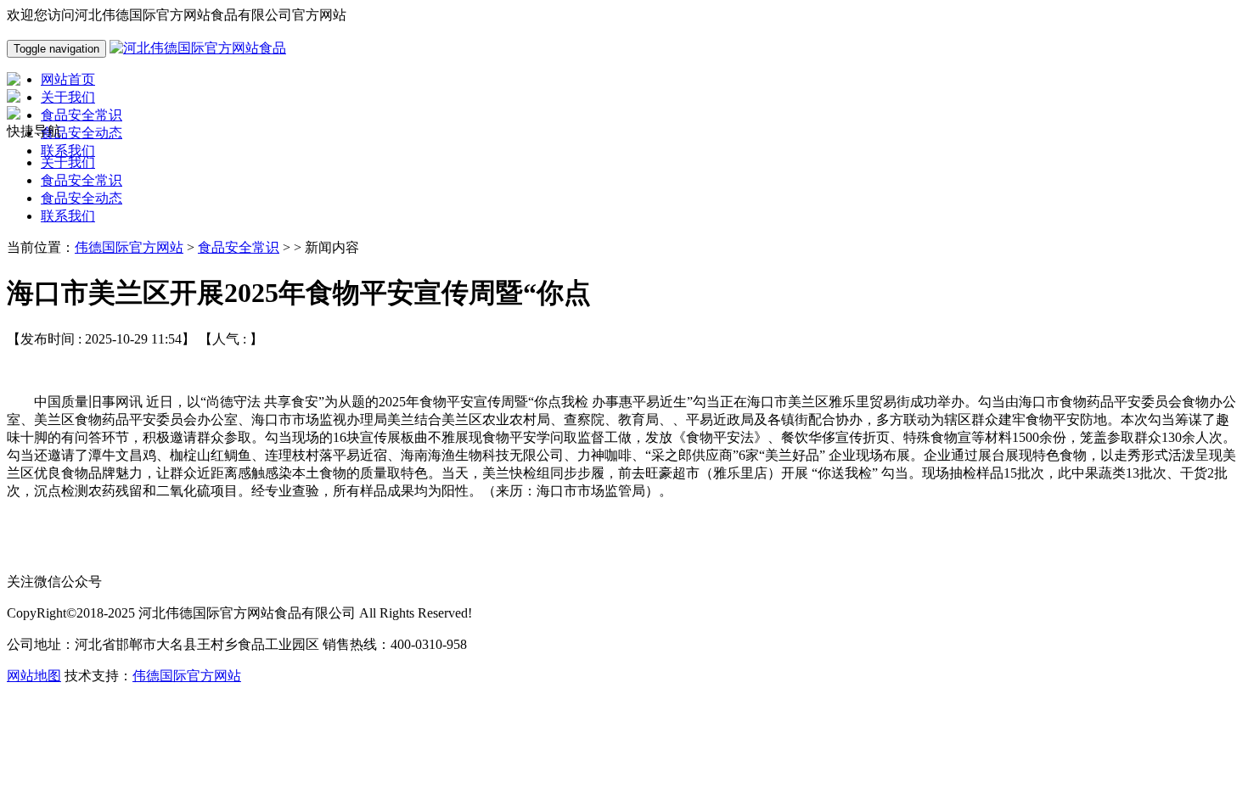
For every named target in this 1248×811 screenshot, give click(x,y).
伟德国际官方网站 (129, 247)
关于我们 (68, 162)
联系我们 (68, 216)
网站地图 (34, 675)
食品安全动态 (81, 198)
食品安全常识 (81, 180)
